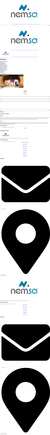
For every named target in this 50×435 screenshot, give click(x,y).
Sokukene (25, 148)
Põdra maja (25, 314)
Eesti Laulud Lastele (6, 57)
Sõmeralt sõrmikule (25, 142)
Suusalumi (25, 144)
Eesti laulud (2, 57)
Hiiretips (25, 128)
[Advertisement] (22, 105)
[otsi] (49, 25)
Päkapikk (25, 152)
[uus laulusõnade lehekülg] (6, 53)
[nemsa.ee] (25, 11)
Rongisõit (25, 150)
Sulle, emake (25, 146)
